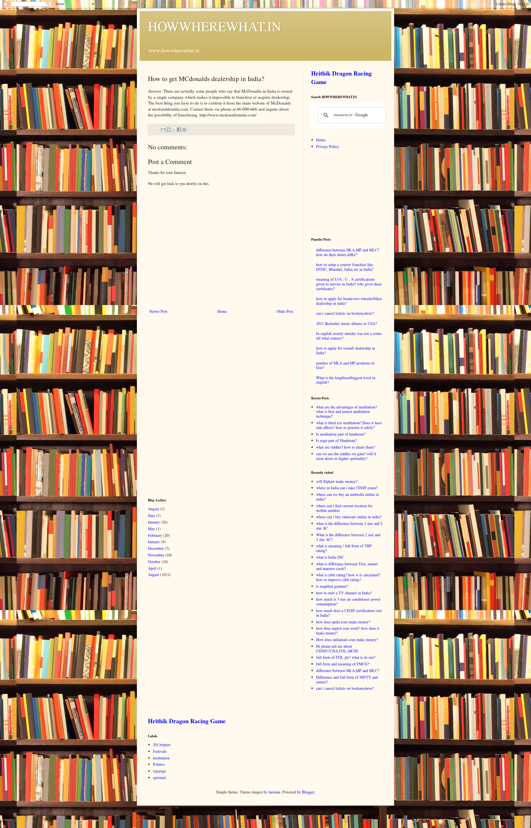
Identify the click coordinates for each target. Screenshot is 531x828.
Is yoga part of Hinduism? (336, 440)
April (152, 568)
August (153, 508)
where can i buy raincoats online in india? (348, 516)
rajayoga (159, 771)
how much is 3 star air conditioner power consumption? (348, 601)
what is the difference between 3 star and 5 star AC (349, 526)
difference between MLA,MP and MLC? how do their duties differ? (347, 252)
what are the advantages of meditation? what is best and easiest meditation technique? (346, 411)
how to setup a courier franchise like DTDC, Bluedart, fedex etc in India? (344, 267)
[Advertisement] (189, 405)
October (154, 561)
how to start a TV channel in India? (344, 592)
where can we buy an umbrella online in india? (347, 497)
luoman (274, 792)
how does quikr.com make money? (343, 621)
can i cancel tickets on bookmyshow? (345, 313)
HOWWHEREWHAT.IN (214, 26)
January (154, 522)
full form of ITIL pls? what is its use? (345, 657)
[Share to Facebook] (179, 129)
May (151, 528)
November (156, 555)
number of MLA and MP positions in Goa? (345, 365)
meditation (161, 758)
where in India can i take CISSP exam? (347, 487)
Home (222, 311)
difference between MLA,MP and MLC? (347, 670)
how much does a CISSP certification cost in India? (349, 613)
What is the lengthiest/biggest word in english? (345, 380)
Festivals (159, 751)
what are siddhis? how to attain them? (345, 447)
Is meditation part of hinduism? (340, 434)
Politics (159, 764)
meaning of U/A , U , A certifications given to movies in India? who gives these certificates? (349, 284)
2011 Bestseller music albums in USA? (346, 323)
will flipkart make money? (336, 481)
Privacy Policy (327, 146)
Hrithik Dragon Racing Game (341, 77)
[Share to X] (173, 129)
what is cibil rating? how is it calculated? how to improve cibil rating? (348, 577)
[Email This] (163, 129)
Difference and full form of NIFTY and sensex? (347, 679)
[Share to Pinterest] (184, 129)
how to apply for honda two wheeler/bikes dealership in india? (349, 301)
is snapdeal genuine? (332, 586)
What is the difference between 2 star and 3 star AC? (348, 537)
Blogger (308, 792)
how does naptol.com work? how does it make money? (347, 631)
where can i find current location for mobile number (344, 508)
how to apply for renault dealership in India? (345, 350)
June (151, 515)
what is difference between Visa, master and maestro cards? (347, 566)
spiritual (159, 777)
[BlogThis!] (168, 129)
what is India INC (330, 557)
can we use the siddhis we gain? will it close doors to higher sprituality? (346, 456)
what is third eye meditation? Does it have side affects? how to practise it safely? (349, 425)
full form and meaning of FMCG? (342, 663)
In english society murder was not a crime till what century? (349, 336)
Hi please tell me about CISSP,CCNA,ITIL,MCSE (337, 648)
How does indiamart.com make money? (347, 639)
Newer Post (158, 311)
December (156, 548)
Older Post (285, 311)
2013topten (161, 744)
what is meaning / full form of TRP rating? (344, 548)
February (155, 535)
